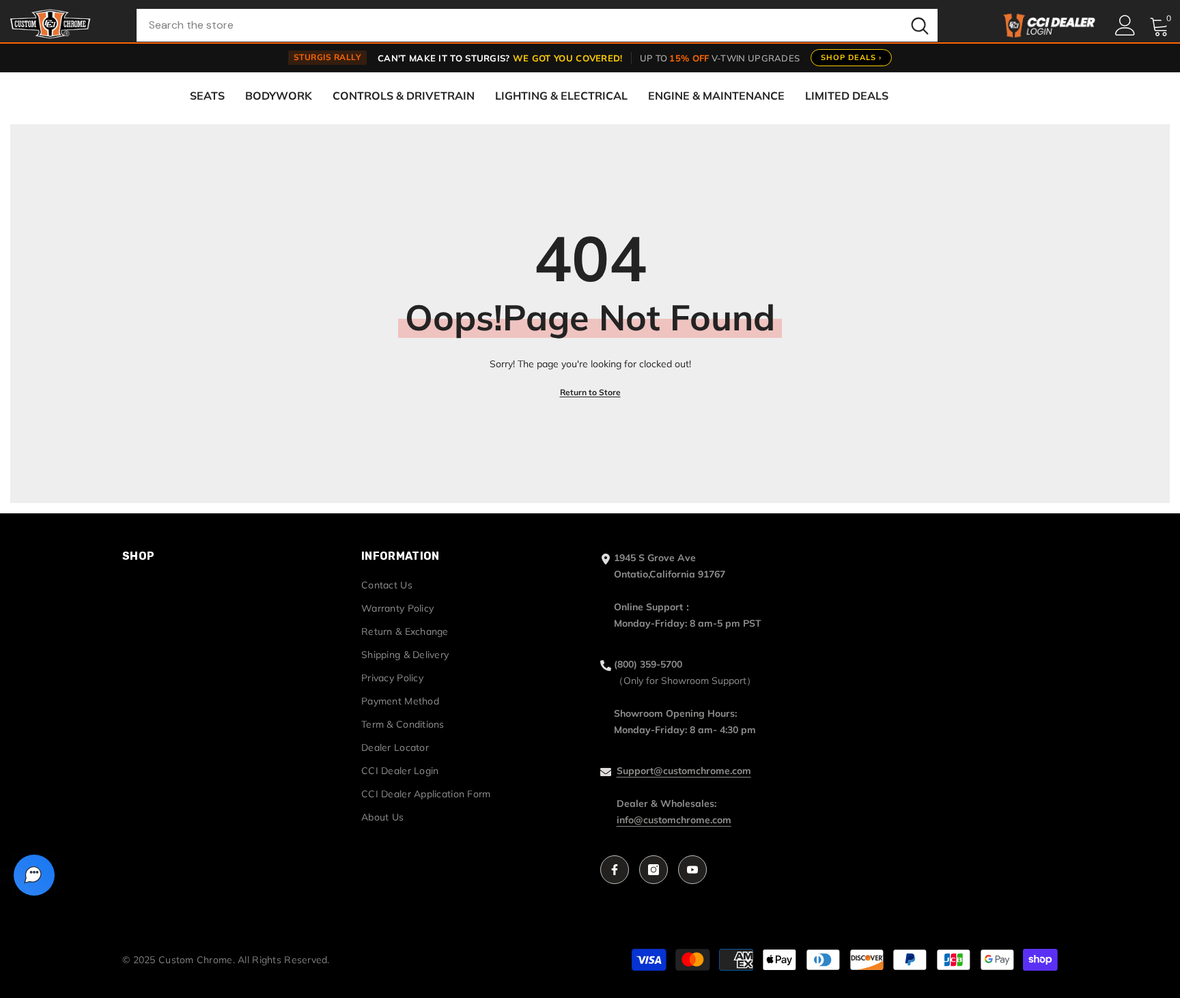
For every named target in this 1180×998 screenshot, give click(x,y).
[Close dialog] (751, 360)
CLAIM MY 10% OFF (590, 597)
